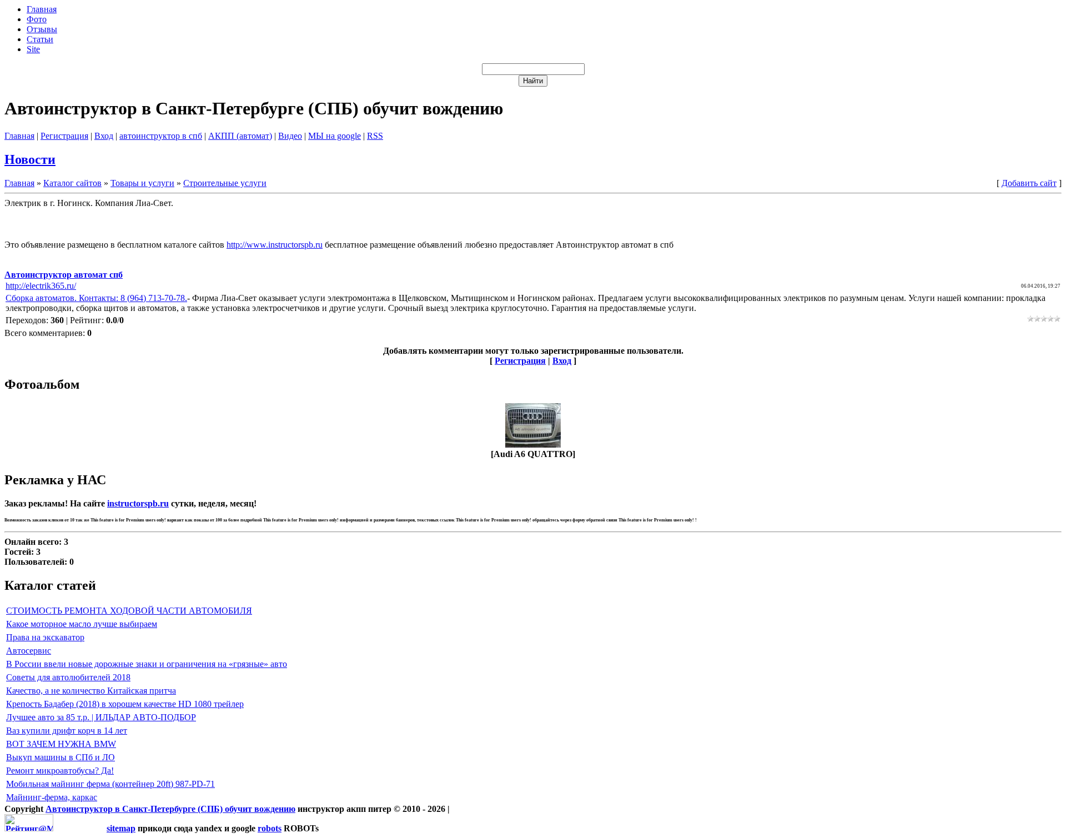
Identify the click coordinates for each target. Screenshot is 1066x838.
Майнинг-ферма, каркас (51, 797)
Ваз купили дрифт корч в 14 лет (66, 730)
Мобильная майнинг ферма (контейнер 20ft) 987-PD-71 (110, 784)
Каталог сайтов (72, 183)
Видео (290, 135)
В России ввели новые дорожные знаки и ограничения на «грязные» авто (146, 664)
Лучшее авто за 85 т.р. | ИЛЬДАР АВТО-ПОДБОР (101, 717)
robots (269, 828)
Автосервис (28, 650)
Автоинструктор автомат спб (63, 274)
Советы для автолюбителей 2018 (68, 677)
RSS (375, 135)
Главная (19, 135)
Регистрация (64, 135)
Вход (103, 135)
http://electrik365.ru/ (41, 285)
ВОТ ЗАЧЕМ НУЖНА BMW (61, 744)
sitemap (121, 828)
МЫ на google (334, 135)
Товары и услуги (142, 183)
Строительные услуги (224, 183)
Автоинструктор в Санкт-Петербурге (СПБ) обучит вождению (170, 809)
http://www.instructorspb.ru (275, 244)
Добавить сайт (1029, 183)
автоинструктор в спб (160, 135)
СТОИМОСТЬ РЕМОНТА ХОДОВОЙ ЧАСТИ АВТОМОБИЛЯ (129, 610)
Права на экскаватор (45, 637)
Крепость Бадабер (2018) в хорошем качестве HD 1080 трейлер (125, 704)
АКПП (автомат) (240, 135)
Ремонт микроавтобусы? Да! (60, 770)
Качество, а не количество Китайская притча (91, 690)
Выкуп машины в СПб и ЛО (60, 757)
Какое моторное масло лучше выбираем (81, 624)
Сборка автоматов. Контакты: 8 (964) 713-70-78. (96, 298)
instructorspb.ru (138, 503)
